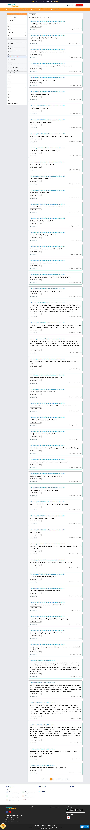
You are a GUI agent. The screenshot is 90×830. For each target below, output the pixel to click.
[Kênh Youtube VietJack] (9, 812)
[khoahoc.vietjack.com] (13, 5)
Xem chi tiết (34, 29)
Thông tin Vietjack (54, 807)
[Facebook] (6, 812)
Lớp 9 (40, 26)
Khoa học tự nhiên (13, 67)
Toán (10, 40)
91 (65, 779)
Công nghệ (12, 59)
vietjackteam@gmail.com (14, 821)
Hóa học (11, 46)
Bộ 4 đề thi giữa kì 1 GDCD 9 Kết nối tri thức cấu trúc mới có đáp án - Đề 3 (48, 302)
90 (62, 779)
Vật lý (11, 43)
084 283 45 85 (12, 819)
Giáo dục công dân (14, 56)
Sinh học (11, 62)
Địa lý (11, 51)
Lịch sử (11, 54)
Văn (11, 38)
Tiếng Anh (12, 48)
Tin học (11, 64)
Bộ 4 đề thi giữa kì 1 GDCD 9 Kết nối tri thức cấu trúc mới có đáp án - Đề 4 (48, 21)
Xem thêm (24, 799)
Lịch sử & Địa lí (13, 72)
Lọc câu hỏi (32, 14)
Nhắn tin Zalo (86, 826)
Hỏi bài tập (3, 826)
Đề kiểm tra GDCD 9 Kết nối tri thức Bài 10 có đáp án (43, 660)
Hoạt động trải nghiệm (15, 70)
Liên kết (31, 807)
